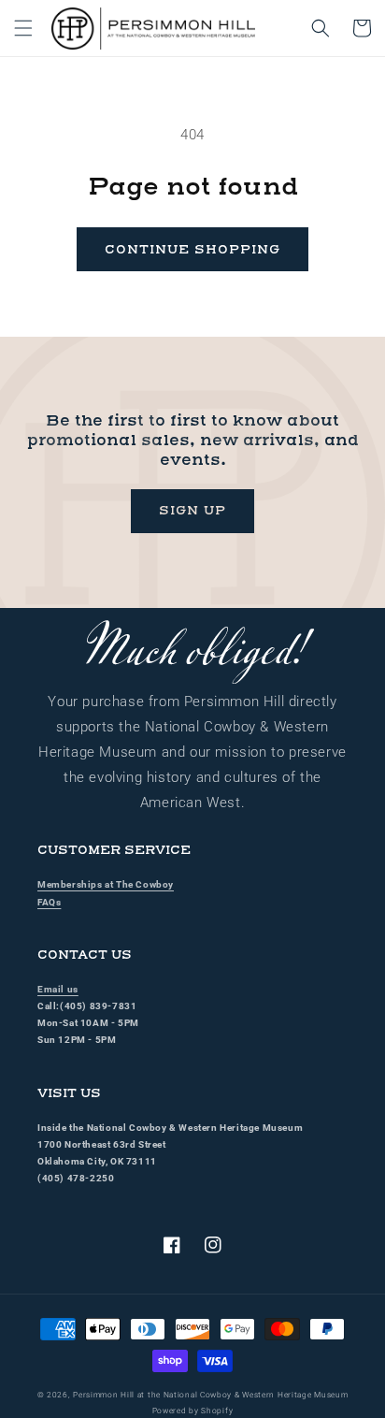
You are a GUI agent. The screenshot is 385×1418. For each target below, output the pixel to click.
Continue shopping (192, 249)
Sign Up (192, 510)
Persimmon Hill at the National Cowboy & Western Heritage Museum (210, 1394)
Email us (57, 989)
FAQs (49, 902)
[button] (23, 28)
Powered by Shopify (193, 1410)
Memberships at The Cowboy (105, 884)
